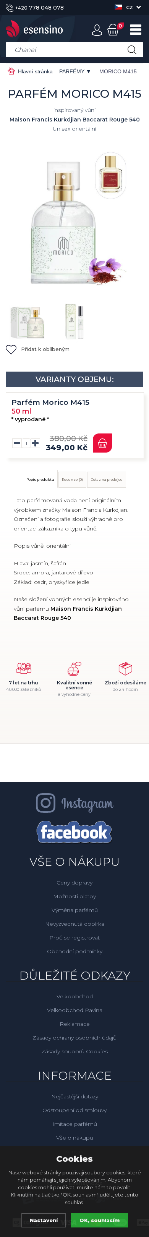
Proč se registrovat (74, 937)
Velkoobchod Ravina (74, 1010)
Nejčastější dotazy (74, 1096)
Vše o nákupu (74, 1137)
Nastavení (44, 1220)
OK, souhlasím (99, 1220)
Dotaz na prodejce (107, 479)
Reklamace (75, 1023)
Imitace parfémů (74, 1124)
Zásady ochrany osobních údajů (74, 1037)
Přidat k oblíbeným (45, 349)
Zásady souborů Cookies (74, 1051)
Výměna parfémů (75, 910)
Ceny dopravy (74, 882)
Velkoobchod (75, 996)
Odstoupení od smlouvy (74, 1110)
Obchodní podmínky (74, 951)
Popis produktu (40, 479)
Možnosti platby (74, 896)
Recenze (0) (72, 479)
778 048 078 (39, 7)
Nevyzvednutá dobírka (74, 923)
